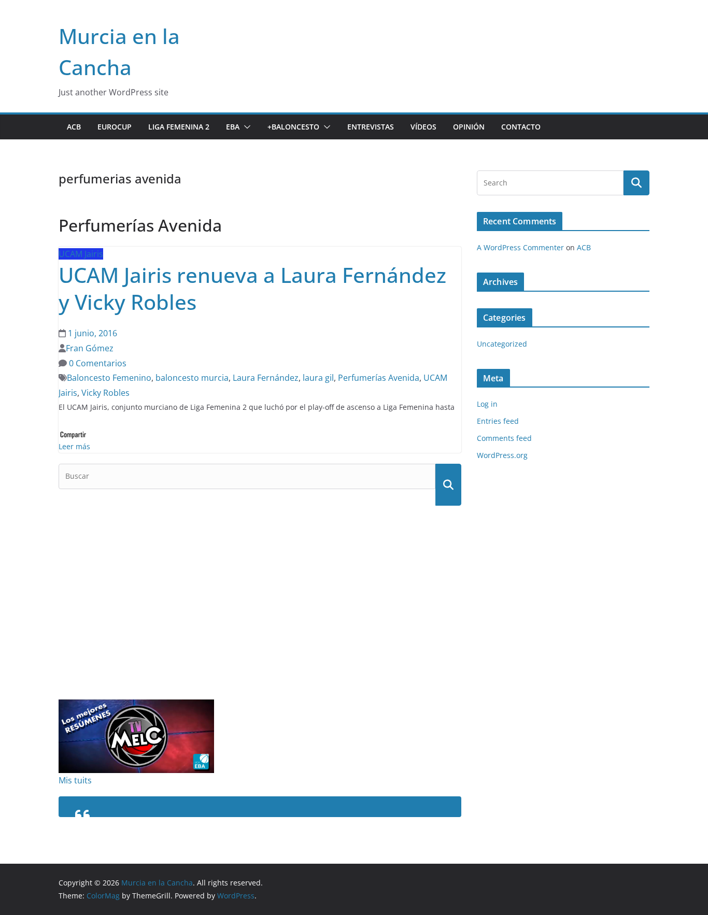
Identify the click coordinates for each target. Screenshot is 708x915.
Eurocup (114, 127)
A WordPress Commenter (520, 247)
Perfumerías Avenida (378, 377)
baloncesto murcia (192, 377)
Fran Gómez (90, 348)
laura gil (318, 377)
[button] (245, 127)
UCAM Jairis (81, 254)
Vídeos (423, 127)
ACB (74, 127)
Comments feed (504, 438)
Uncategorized (502, 344)
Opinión (469, 127)
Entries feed (498, 421)
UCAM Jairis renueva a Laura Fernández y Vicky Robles (252, 288)
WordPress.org (502, 455)
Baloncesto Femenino (109, 377)
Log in (487, 404)
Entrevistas (370, 127)
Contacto (521, 127)
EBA (232, 127)
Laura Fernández (266, 377)
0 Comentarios (96, 363)
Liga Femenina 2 (178, 127)
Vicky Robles (105, 392)
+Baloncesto (293, 127)
